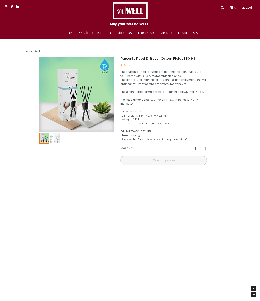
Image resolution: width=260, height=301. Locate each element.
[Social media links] (6, 6)
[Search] (222, 8)
